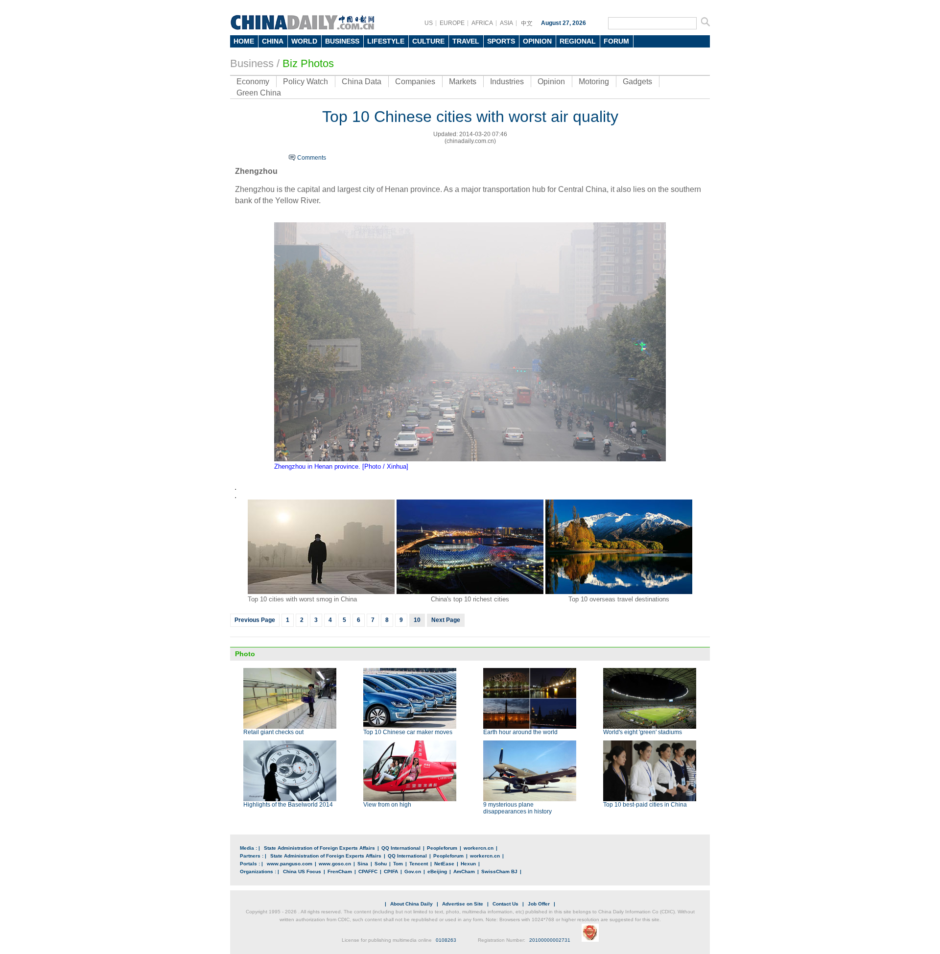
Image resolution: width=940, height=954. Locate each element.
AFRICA (482, 23)
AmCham (464, 871)
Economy (252, 81)
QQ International (401, 848)
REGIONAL (578, 41)
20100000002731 (549, 940)
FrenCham (340, 871)
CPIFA (391, 871)
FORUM (616, 41)
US (428, 23)
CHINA (272, 41)
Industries (507, 81)
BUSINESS (342, 41)
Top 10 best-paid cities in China (645, 804)
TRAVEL (465, 41)
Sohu (381, 863)
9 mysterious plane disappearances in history (517, 808)
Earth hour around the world (520, 732)
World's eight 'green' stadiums (642, 732)
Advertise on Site (462, 903)
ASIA (506, 23)
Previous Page (255, 620)
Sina (362, 863)
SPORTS (501, 41)
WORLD (304, 41)
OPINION (537, 41)
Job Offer (539, 903)
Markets (462, 81)
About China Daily (411, 903)
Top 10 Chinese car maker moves (407, 732)
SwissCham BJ (499, 871)
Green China (258, 93)
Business (252, 63)
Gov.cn (412, 871)
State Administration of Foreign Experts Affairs (319, 848)
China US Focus (302, 871)
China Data (361, 81)
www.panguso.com (289, 863)
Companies (415, 81)
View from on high (387, 804)
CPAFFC (367, 871)
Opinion (551, 81)
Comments (311, 157)
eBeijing (437, 871)
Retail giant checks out (273, 732)
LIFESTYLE (385, 41)
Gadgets (637, 81)
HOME (244, 41)
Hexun (468, 863)
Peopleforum (442, 848)
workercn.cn (479, 848)
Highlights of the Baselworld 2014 (288, 804)
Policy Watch (305, 81)
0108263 (446, 940)
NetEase (444, 863)
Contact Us (505, 903)
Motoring (594, 81)
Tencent (418, 863)
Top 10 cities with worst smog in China (302, 599)
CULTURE (428, 41)
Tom (398, 863)
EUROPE (452, 23)
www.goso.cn (335, 863)
